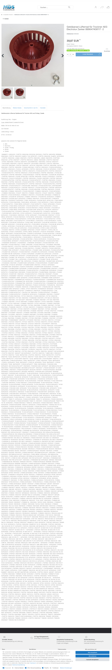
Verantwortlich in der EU (31, 108)
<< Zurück (6, 18)
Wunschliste (107, 51)
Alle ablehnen (92, 656)
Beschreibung (6, 108)
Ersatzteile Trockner (8, 14)
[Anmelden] (96, 8)
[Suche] (69, 7)
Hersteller (43, 108)
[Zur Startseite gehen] (1, 14)
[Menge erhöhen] (73, 54)
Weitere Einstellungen (66, 668)
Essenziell (8, 668)
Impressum (33, 663)
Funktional (55, 668)
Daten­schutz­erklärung (18, 665)
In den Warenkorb (88, 54)
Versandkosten (80, 48)
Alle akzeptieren (92, 652)
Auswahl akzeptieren (92, 659)
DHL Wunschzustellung (34, 668)
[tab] (6, 107)
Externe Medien (19, 668)
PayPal (47, 668)
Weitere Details (17, 108)
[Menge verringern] (68, 54)
